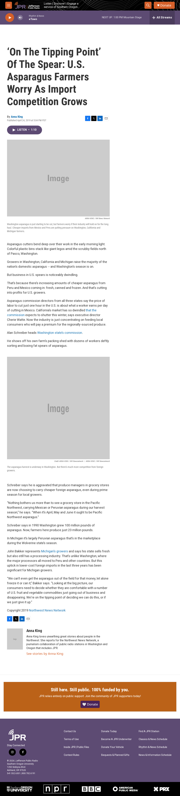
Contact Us (70, 731)
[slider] (25, 17)
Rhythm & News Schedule (153, 747)
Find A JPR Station (149, 731)
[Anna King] (15, 639)
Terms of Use (71, 739)
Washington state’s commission (59, 333)
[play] (9, 18)
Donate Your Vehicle (112, 747)
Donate (165, 5)
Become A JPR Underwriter (116, 739)
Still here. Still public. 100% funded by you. (90, 689)
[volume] (20, 18)
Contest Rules (71, 755)
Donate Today (109, 731)
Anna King (17, 116)
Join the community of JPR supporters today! (113, 696)
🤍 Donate (90, 704)
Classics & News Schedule (153, 739)
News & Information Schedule (155, 755)
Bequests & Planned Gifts (115, 755)
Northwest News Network (47, 610)
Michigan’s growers (54, 551)
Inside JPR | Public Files (76, 747)
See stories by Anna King (44, 653)
